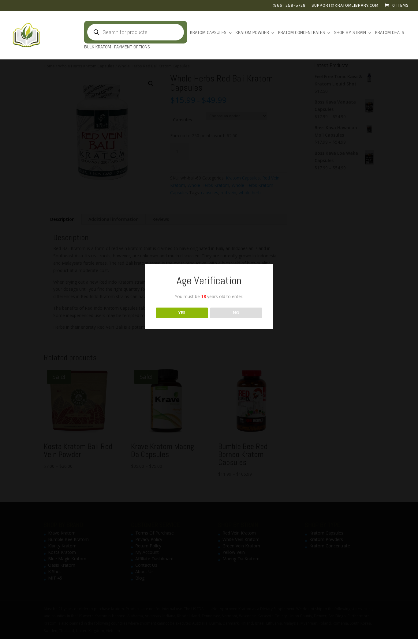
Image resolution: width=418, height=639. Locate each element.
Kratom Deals (389, 33)
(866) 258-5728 (289, 6)
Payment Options (132, 47)
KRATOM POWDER (252, 33)
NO (236, 312)
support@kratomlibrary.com (345, 6)
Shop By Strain (350, 33)
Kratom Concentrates (301, 33)
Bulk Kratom (97, 47)
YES (181, 312)
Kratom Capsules (208, 33)
